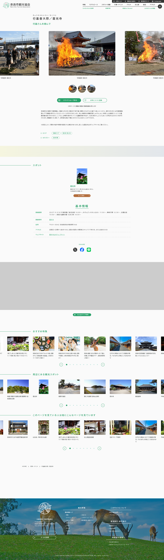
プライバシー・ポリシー (115, 515)
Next (103, 365)
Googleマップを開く (83, 314)
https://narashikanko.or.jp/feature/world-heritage (146, 347)
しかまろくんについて (87, 517)
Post (75, 250)
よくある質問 (45, 537)
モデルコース (93, 4)
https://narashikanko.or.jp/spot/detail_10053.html (69, 389)
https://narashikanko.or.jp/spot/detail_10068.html (95, 389)
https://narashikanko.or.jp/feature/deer (95, 348)
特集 (84, 4)
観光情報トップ (69, 512)
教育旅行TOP (113, 525)
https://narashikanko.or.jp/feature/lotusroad (18, 347)
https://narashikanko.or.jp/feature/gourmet (43, 348)
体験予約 (108, 8)
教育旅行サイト (145, 1)
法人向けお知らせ (114, 542)
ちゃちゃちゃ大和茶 (88, 8)
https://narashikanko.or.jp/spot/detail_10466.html (18, 429)
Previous (61, 365)
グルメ (129, 4)
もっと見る (81, 195)
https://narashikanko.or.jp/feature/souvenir (69, 348)
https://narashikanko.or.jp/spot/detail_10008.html (146, 389)
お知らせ (83, 515)
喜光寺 (51, 219)
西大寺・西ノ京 (67, 133)
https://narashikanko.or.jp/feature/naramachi (120, 348)
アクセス (152, 4)
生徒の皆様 (112, 528)
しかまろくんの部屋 (149, 8)
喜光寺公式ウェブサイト (57, 234)
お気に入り (119, 1)
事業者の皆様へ (131, 1)
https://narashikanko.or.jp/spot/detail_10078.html (18, 390)
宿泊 (144, 4)
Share (82, 250)
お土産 (137, 4)
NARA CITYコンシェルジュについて (119, 544)
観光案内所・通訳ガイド (87, 520)
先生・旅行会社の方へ (115, 531)
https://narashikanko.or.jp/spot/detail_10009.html (43, 389)
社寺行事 (55, 137)
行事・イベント (118, 4)
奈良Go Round (127, 8)
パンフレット (45, 532)
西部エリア (56, 133)
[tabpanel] (43, 348)
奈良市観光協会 (16, 5)
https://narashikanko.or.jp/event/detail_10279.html (43, 429)
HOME (24, 466)
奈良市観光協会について (115, 512)
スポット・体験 (106, 4)
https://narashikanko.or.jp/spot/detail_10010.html (120, 389)
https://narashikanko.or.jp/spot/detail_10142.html (95, 429)
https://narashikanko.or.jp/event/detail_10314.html (120, 429)
